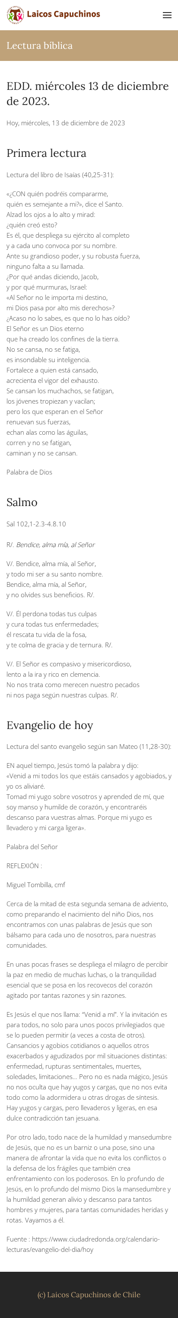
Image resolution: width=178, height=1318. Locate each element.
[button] (167, 15)
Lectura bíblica (39, 45)
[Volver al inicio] (54, 15)
